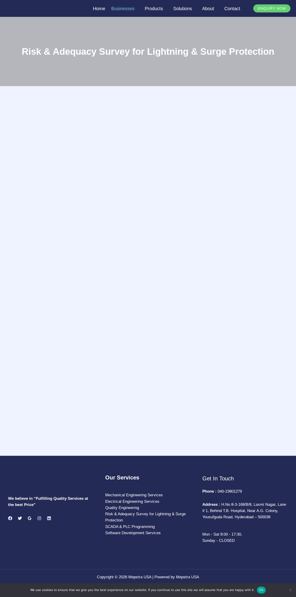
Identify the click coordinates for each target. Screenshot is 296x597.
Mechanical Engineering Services (134, 495)
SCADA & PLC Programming (130, 526)
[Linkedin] (49, 518)
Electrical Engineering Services (132, 501)
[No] (290, 590)
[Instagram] (39, 518)
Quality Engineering (122, 508)
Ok (261, 590)
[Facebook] (10, 518)
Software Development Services (133, 533)
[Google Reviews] (30, 518)
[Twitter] (20, 518)
